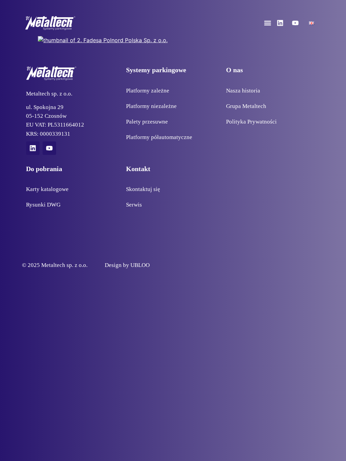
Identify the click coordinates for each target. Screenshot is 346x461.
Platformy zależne (147, 90)
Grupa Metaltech (246, 106)
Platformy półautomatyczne (159, 137)
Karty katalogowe (47, 189)
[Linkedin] (280, 23)
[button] (267, 23)
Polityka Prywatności (251, 121)
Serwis (134, 204)
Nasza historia (243, 90)
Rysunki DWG (43, 204)
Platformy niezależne (151, 106)
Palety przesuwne (147, 121)
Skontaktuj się (143, 189)
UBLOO (140, 265)
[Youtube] (295, 23)
